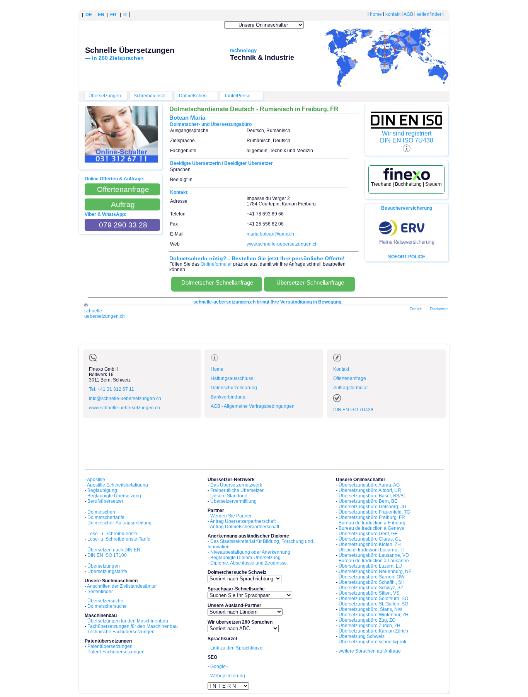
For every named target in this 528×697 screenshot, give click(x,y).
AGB (408, 14)
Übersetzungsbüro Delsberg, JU (372, 506)
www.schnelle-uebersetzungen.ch (282, 244)
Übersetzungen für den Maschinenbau (127, 621)
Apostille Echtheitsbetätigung (117, 485)
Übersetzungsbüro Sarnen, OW (371, 577)
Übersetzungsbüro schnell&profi (372, 641)
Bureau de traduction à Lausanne (374, 560)
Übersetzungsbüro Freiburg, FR (372, 517)
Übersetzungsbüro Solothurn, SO (373, 598)
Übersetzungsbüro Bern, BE (368, 501)
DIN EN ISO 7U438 (406, 140)
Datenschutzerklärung (234, 387)
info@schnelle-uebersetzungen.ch (125, 398)
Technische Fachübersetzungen (121, 631)
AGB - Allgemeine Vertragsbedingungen (253, 406)
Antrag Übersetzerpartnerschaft (243, 521)
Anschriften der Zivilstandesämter (122, 586)
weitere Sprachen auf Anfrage (370, 651)
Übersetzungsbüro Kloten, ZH (370, 544)
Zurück (416, 309)
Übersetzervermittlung (233, 501)
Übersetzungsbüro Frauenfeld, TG (374, 512)
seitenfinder (429, 14)
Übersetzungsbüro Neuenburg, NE (375, 571)
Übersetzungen (105, 95)
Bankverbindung (228, 397)
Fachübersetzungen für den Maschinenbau (132, 626)
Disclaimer (439, 309)
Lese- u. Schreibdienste (112, 533)
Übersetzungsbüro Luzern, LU (370, 566)
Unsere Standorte (228, 496)
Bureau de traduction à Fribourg (372, 523)
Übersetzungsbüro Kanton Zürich (373, 631)
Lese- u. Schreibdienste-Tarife (118, 539)
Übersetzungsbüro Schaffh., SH (372, 582)
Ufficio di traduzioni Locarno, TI (371, 550)
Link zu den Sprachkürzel (237, 648)
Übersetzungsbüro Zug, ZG (367, 620)
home (376, 14)
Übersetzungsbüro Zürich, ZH (369, 625)
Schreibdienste (149, 95)
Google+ (219, 666)
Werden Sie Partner (231, 516)
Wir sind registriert (406, 133)
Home (217, 369)
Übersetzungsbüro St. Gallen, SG (373, 604)
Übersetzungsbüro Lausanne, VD (374, 555)
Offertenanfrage (349, 378)
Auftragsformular (350, 387)
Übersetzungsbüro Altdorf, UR (370, 490)
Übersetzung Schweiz (362, 636)
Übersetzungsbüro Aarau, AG (369, 485)
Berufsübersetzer (105, 501)
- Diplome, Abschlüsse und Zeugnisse (247, 563)
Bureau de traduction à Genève (371, 528)
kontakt (392, 14)
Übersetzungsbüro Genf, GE (368, 533)
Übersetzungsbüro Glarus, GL (370, 539)
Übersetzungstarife (107, 571)
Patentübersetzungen (110, 646)
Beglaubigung (102, 490)
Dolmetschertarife (105, 517)
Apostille (96, 479)
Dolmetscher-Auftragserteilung (119, 523)
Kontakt (341, 369)
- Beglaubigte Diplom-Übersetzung (244, 557)
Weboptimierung (227, 675)
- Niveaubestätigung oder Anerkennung (249, 552)
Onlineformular (216, 264)
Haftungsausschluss (232, 378)
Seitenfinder (100, 591)
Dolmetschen (193, 95)
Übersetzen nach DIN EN (113, 550)
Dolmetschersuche (107, 606)
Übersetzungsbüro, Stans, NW (370, 609)
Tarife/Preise (237, 95)
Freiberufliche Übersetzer (237, 490)
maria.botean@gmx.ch (270, 234)
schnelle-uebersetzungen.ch (104, 313)
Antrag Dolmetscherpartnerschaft (244, 526)
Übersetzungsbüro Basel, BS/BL (372, 496)
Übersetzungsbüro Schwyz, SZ (371, 587)
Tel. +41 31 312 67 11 (111, 389)
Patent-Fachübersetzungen (116, 652)
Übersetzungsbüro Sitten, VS (369, 593)
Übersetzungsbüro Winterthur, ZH (374, 614)
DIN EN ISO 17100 (107, 555)
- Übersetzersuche (104, 601)
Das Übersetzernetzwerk (236, 485)
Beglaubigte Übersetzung (114, 496)
